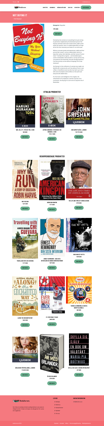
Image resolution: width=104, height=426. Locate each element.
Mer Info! (57, 33)
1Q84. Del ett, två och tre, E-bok (25, 130)
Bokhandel (86, 7)
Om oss (58, 413)
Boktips (45, 7)
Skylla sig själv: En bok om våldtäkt (79, 368)
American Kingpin (52, 202)
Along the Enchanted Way (25, 318)
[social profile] (18, 2)
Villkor (66, 423)
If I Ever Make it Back (52, 317)
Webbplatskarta (86, 423)
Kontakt (62, 423)
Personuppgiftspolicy (75, 423)
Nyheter (77, 7)
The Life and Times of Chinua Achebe (79, 201)
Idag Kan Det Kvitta (78, 254)
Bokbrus (52, 7)
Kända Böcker (61, 7)
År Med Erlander (52, 376)
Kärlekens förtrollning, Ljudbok (25, 368)
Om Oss (70, 7)
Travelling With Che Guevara (25, 261)
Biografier (62, 25)
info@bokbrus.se (86, 2)
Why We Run (25, 201)
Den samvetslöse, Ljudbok (79, 130)
